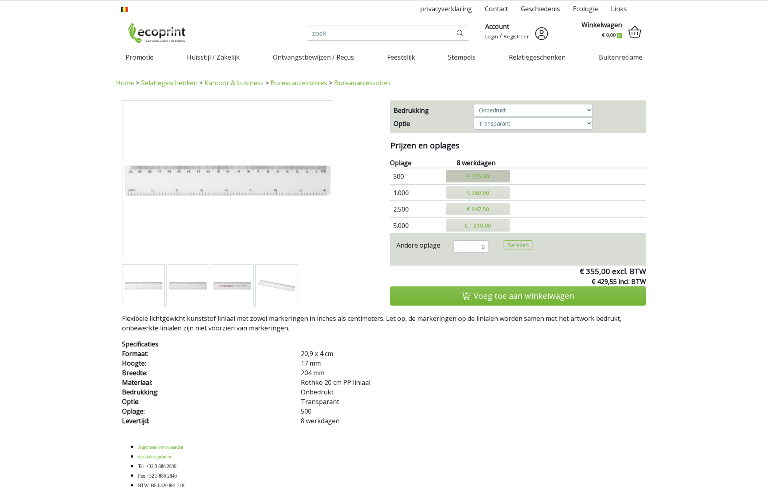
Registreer (516, 36)
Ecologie (585, 8)
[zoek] (460, 33)
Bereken (518, 245)
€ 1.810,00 (477, 225)
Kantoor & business (234, 82)
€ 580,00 (478, 192)
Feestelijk (401, 57)
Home (125, 82)
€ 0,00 (611, 34)
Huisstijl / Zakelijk (213, 57)
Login (491, 36)
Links (619, 8)
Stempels (462, 57)
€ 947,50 (478, 209)
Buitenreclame (620, 57)
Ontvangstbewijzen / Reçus (313, 57)
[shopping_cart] (635, 32)
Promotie (140, 57)
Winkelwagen (602, 24)
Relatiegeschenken (537, 57)
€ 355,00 (478, 176)
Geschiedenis (540, 8)
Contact (496, 8)
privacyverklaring (446, 8)
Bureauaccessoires (298, 82)
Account (497, 26)
